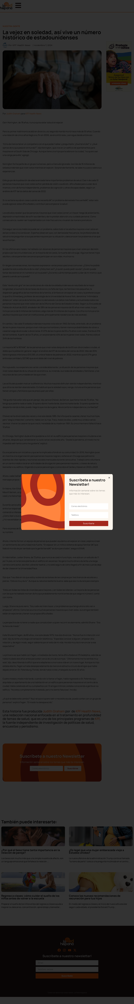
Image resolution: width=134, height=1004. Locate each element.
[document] (67, 502)
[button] (109, 478)
